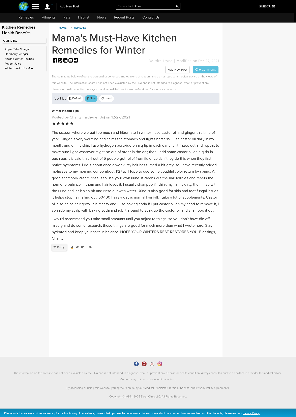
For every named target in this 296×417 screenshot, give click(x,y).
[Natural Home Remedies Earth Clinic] (23, 6)
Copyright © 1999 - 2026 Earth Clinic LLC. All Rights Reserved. (148, 396)
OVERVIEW (10, 40)
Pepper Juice (13, 63)
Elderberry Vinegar (16, 54)
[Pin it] (60, 61)
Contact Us (150, 17)
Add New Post (69, 6)
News (101, 17)
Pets (66, 17)
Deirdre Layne (160, 61)
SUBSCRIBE (267, 6)
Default (76, 98)
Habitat (83, 17)
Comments (207, 69)
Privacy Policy (204, 388)
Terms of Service (179, 388)
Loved (108, 98)
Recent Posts (124, 17)
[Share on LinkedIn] (65, 61)
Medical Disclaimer (155, 388)
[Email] (71, 61)
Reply (60, 247)
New (92, 98)
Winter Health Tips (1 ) (19, 68)
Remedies (26, 17)
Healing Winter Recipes (19, 59)
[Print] (76, 61)
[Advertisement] (125, 322)
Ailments (48, 17)
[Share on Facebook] (55, 61)
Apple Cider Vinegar (17, 49)
